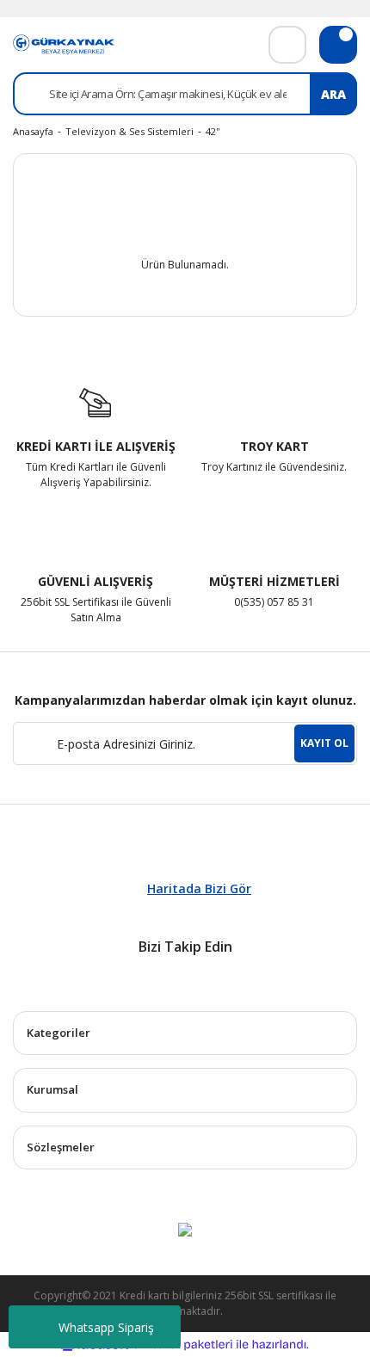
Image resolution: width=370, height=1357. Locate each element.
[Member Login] (287, 45)
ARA (333, 94)
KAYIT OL (324, 743)
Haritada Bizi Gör (199, 888)
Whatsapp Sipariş (106, 1327)
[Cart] (338, 45)
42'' (212, 131)
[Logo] (63, 43)
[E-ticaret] (183, 1345)
